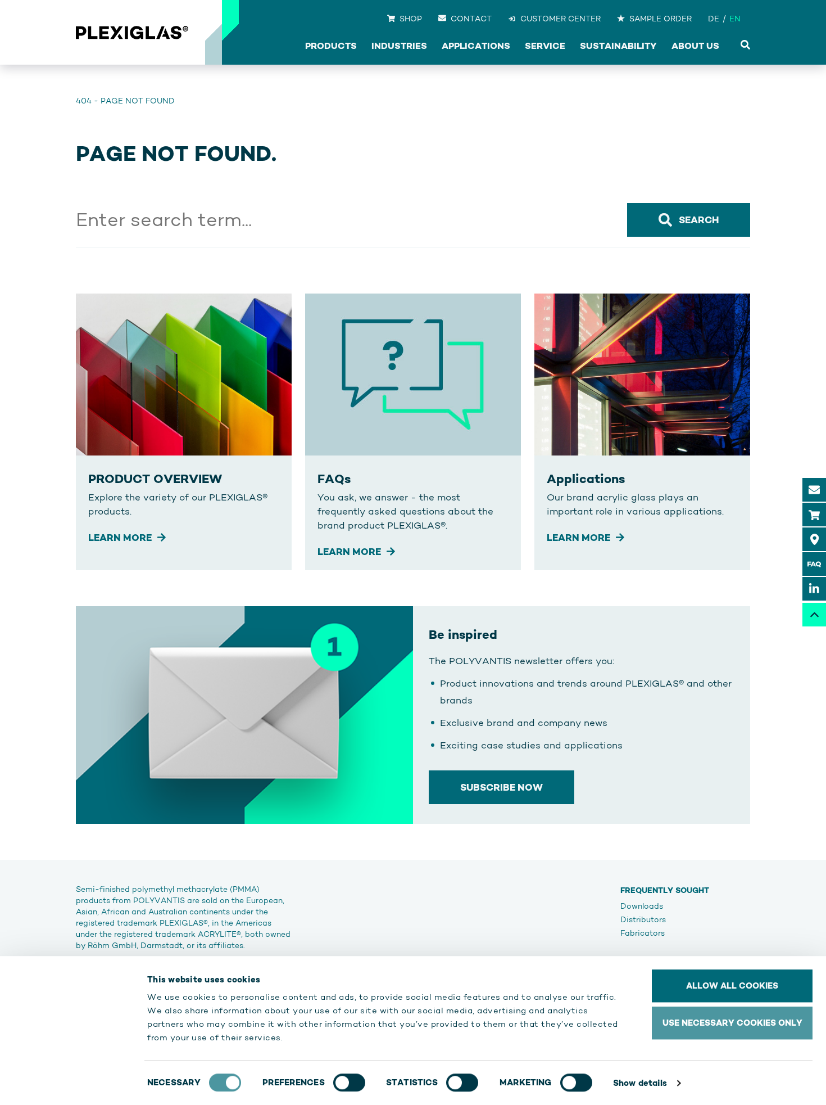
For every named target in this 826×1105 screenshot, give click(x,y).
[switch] (349, 1083)
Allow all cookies (732, 985)
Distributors (643, 919)
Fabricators (642, 933)
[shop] (814, 514)
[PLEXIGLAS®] (132, 33)
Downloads (641, 906)
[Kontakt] (814, 490)
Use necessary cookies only (732, 1022)
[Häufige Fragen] (814, 564)
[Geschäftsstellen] (814, 539)
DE (713, 18)
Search (699, 220)
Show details (640, 1082)
